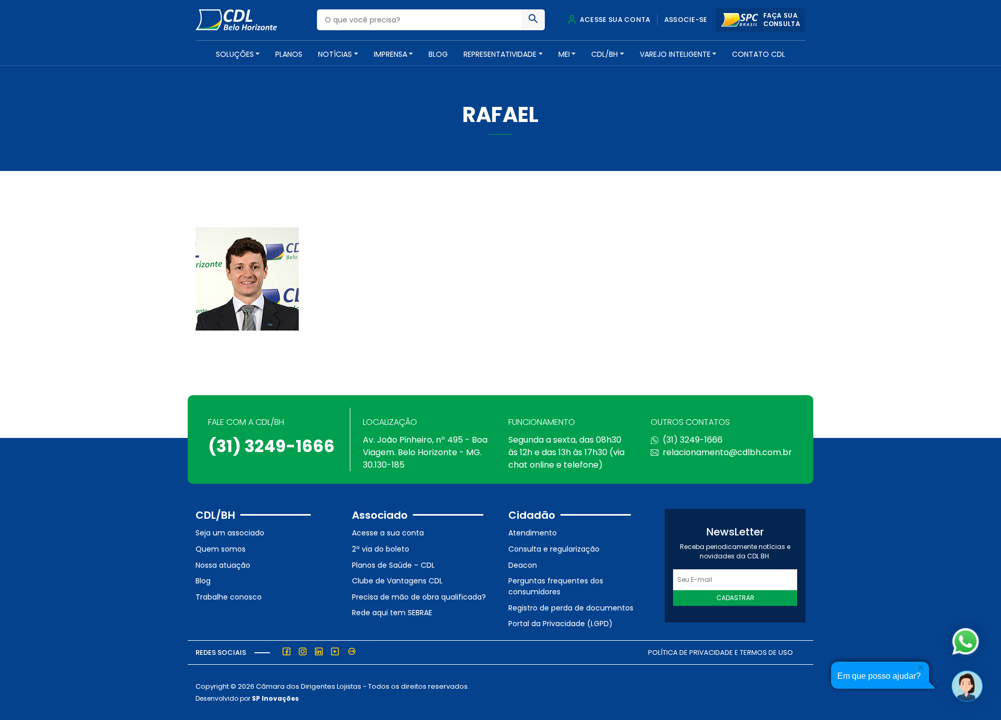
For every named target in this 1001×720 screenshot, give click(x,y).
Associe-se (685, 20)
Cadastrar (735, 597)
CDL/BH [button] (604, 54)
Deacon (522, 565)
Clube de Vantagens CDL (397, 581)
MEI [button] (564, 54)
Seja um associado (230, 533)
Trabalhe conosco (229, 597)
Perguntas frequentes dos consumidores (555, 586)
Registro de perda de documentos (570, 608)
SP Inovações (275, 698)
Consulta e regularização (554, 549)
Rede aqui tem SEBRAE (392, 612)
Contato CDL (758, 54)
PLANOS (288, 54)
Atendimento (532, 533)
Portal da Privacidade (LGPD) (560, 623)
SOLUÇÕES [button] (235, 54)
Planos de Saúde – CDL (393, 565)
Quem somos (221, 549)
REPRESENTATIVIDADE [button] (499, 54)
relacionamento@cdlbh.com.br (727, 452)
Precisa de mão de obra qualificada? (419, 597)
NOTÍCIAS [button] (335, 54)
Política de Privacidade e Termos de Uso (720, 652)
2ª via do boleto (380, 549)
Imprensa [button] (390, 54)
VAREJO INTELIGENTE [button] (675, 54)
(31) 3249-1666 (271, 446)
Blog (438, 54)
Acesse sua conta (614, 20)
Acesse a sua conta (388, 533)
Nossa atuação (223, 565)
